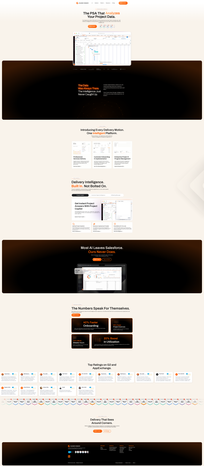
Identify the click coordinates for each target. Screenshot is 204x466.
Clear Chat (103, 60)
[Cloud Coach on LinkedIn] (69, 456)
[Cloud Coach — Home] (82, 3)
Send (126, 60)
